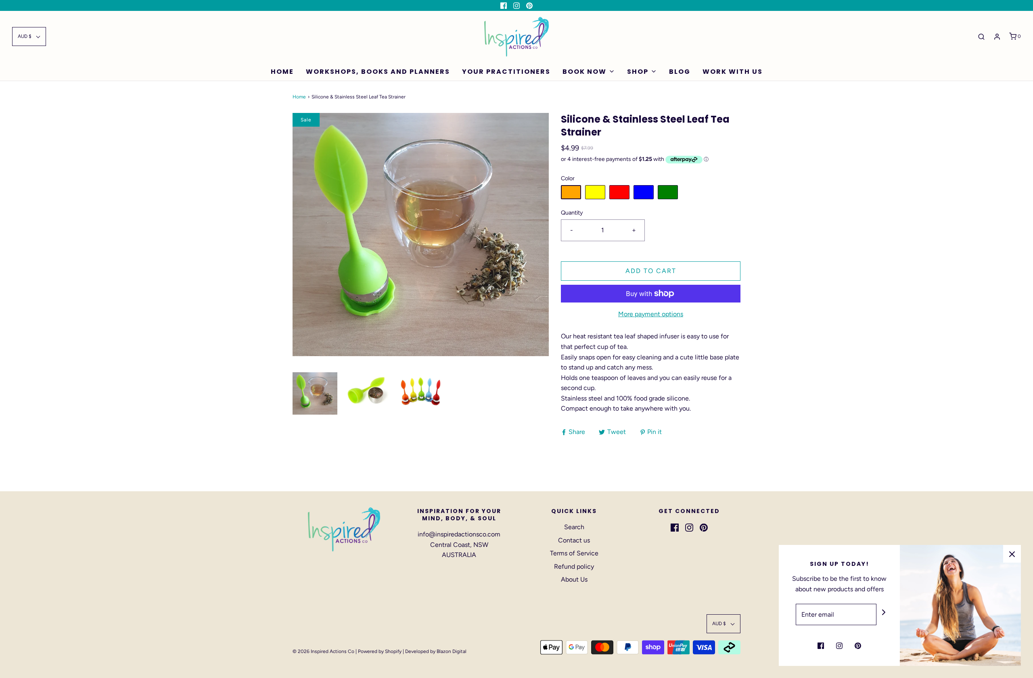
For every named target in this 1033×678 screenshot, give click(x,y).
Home (282, 71)
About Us (574, 579)
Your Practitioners (506, 71)
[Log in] (997, 36)
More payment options (650, 314)
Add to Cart (650, 271)
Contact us (574, 540)
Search (574, 527)
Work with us (733, 71)
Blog (679, 71)
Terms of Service (574, 553)
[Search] (981, 36)
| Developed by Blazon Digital (433, 651)
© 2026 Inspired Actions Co (323, 651)
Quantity (572, 212)
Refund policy (574, 566)
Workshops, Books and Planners (378, 71)
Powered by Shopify (379, 651)
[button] (29, 36)
